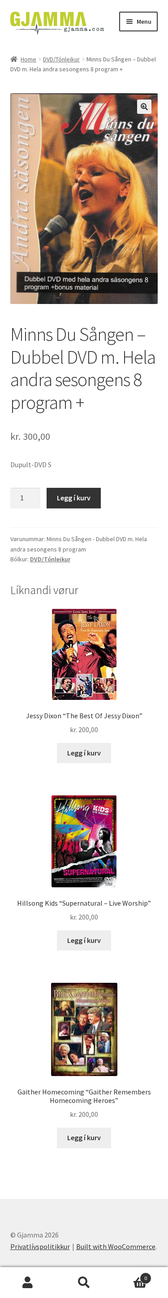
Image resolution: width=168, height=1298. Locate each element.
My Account (28, 1283)
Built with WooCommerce (115, 1246)
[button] (144, 107)
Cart (129, 1274)
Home (28, 59)
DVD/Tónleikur (61, 59)
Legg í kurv (73, 497)
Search (84, 1283)
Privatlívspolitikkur (40, 1246)
